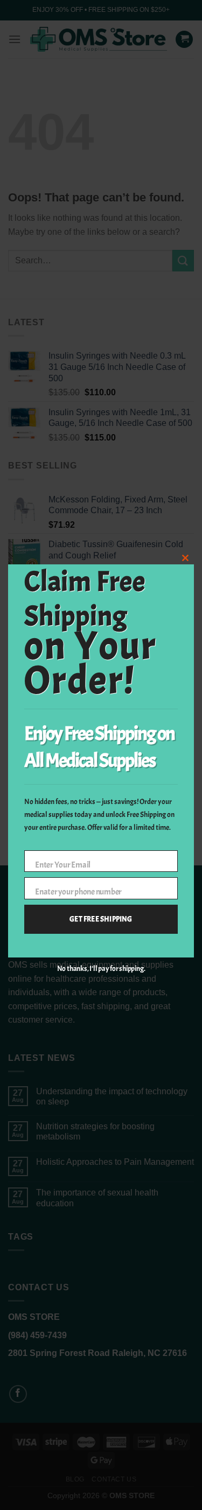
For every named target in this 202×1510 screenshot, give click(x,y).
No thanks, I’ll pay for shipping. (101, 968)
